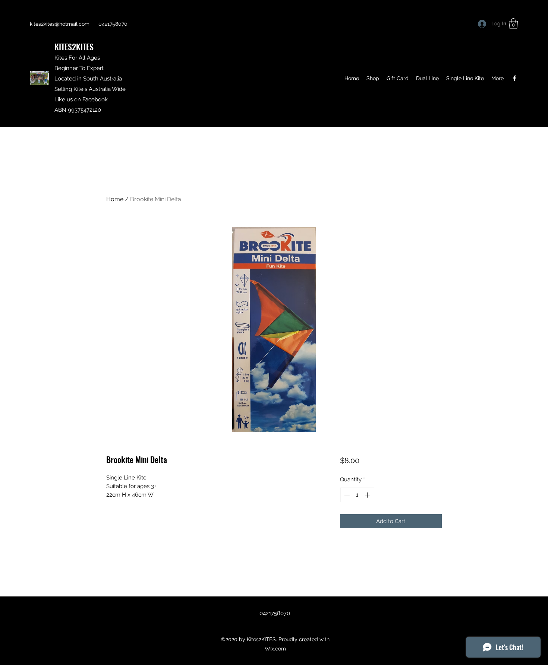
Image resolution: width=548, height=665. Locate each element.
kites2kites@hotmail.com (59, 24)
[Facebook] (514, 78)
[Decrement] (346, 495)
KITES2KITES (74, 47)
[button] (513, 23)
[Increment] (368, 495)
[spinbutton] (357, 495)
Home (114, 199)
